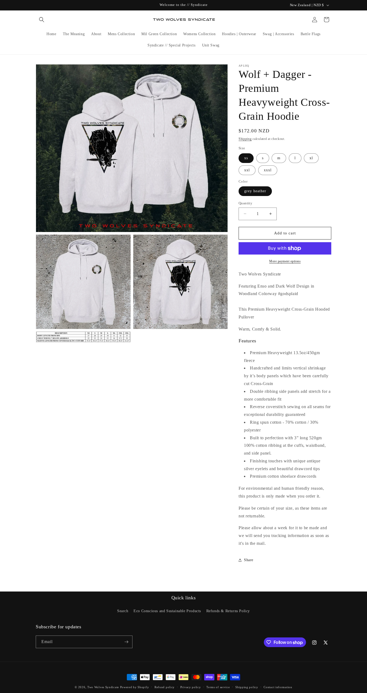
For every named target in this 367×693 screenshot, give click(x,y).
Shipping (245, 139)
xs (246, 158)
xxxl (268, 170)
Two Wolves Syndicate (103, 687)
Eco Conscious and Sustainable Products (167, 611)
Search (122, 611)
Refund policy (164, 687)
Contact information (278, 687)
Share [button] (248, 560)
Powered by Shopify (134, 687)
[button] (42, 20)
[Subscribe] (126, 642)
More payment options (285, 261)
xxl (247, 170)
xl (311, 158)
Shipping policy (246, 687)
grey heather (255, 191)
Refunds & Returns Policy (228, 611)
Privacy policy (190, 687)
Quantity (245, 203)
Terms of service (218, 687)
